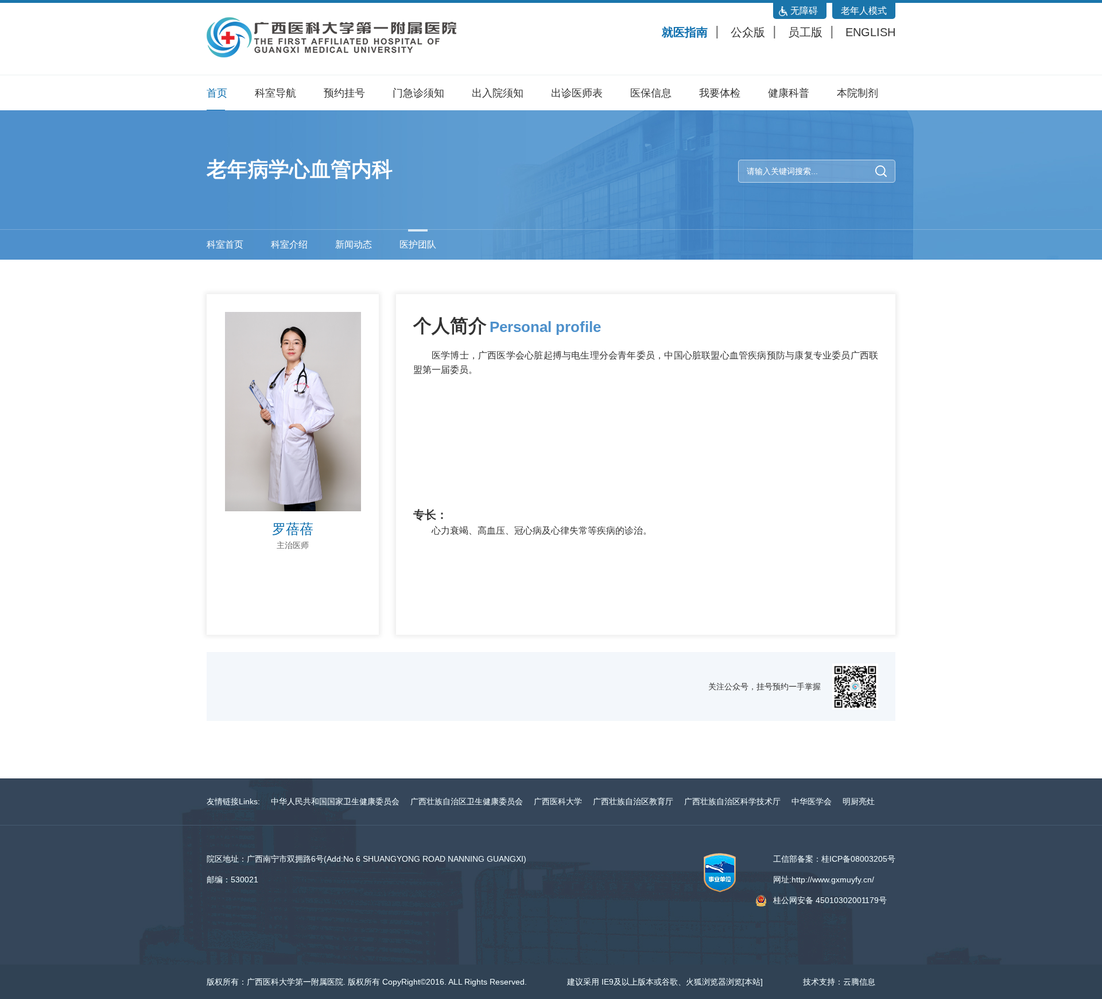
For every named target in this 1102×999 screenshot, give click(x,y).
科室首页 (225, 244)
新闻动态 (353, 244)
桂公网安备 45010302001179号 (830, 900)
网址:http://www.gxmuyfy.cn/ (823, 879)
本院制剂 (857, 93)
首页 (217, 93)
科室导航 (275, 93)
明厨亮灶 (859, 801)
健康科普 (788, 93)
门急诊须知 (418, 93)
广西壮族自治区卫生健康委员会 (466, 801)
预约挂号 (344, 93)
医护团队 (417, 244)
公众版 (748, 32)
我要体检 (719, 93)
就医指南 (685, 32)
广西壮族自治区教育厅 (633, 801)
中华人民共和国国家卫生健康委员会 (335, 801)
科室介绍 (289, 244)
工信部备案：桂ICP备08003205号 (834, 858)
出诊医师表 (577, 93)
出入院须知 (497, 93)
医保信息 (651, 93)
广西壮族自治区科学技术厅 (732, 801)
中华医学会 (811, 801)
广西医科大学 (558, 801)
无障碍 (804, 11)
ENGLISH (870, 32)
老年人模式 (864, 11)
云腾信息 (859, 981)
